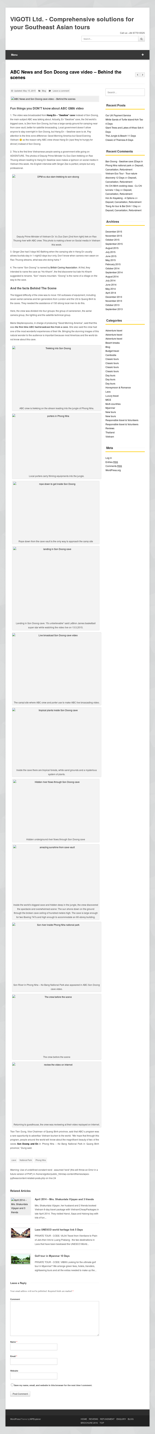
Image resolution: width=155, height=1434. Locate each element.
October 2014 (112, 268)
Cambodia (110, 355)
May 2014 (110, 288)
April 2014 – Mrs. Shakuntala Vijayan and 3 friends (64, 1199)
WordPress (15, 1418)
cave (14, 1159)
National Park (26, 1159)
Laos (108, 391)
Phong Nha (41, 1159)
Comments (113, 465)
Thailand (110, 432)
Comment (15, 1299)
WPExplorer (35, 1418)
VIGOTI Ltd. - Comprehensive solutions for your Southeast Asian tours (72, 23)
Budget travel (112, 350)
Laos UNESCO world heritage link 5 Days (59, 1229)
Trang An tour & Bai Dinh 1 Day (121, 206)
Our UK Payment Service (118, 115)
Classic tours (112, 358)
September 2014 (114, 272)
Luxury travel (112, 395)
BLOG (131, 1418)
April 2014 (110, 292)
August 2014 (112, 276)
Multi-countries (113, 403)
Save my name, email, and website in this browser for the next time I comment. (53, 1385)
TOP (102, 1422)
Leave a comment (61, 90)
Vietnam (109, 436)
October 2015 (112, 239)
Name (13, 1341)
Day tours (110, 375)
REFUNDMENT (107, 1418)
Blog (44, 90)
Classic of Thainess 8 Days (119, 139)
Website (14, 1370)
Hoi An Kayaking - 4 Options (119, 197)
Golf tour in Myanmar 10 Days (52, 1256)
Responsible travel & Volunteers (121, 420)
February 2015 (113, 264)
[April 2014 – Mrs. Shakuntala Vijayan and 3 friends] (20, 1206)
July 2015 (110, 251)
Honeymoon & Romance (118, 387)
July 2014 (110, 280)
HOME (84, 1418)
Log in (108, 457)
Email (13, 1356)
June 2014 (110, 284)
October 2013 (112, 305)
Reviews (109, 428)
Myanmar (110, 407)
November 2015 (113, 235)
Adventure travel (113, 330)
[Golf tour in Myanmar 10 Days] (20, 1259)
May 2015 (110, 260)
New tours (110, 412)
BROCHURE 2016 (89, 1422)
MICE (108, 399)
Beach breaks (112, 342)
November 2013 (113, 300)
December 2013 (113, 296)
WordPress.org (113, 470)
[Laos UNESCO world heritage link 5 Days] (20, 1233)
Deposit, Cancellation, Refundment (123, 201)
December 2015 (113, 231)
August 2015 (112, 248)
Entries (111, 462)
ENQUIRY (121, 1418)
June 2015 (110, 256)
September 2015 (114, 243)
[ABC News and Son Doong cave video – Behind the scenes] (54, 99)
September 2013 (114, 309)
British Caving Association (63, 267)
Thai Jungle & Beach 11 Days (120, 135)
